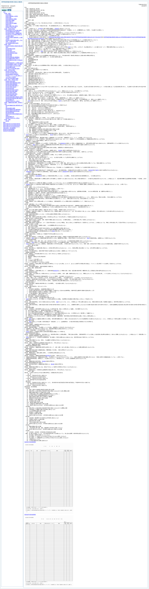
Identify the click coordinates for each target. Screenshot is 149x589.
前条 (30, 318)
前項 (27, 134)
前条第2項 (63, 143)
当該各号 (56, 28)
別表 (42, 51)
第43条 (43, 361)
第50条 (52, 364)
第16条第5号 (39, 175)
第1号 (60, 100)
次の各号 (40, 28)
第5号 (97, 170)
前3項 (27, 331)
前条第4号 (90, 170)
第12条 (60, 150)
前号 (29, 100)
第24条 (28, 184)
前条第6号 (28, 171)
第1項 (51, 134)
